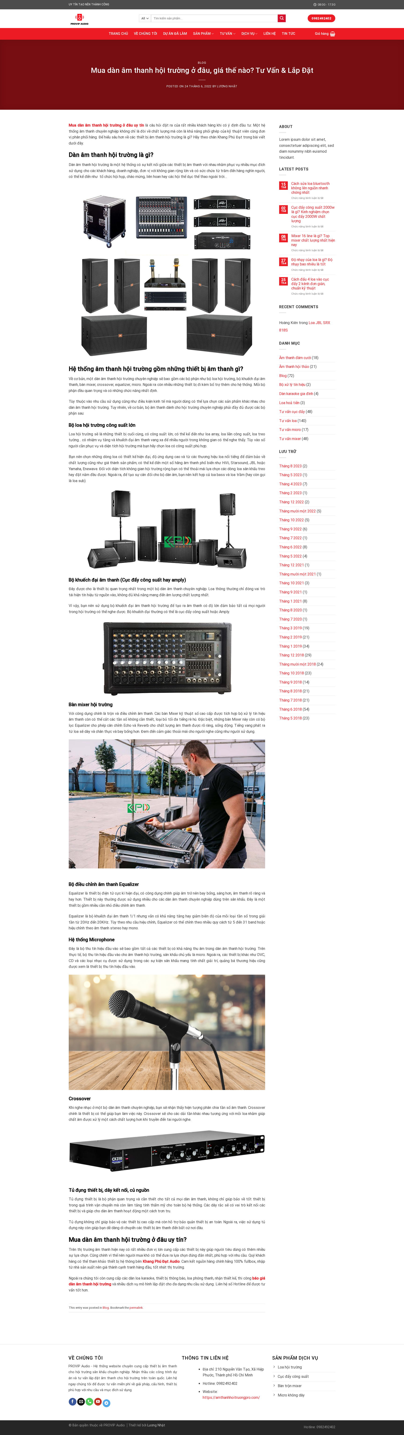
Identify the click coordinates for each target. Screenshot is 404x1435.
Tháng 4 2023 (290, 484)
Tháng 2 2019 (290, 637)
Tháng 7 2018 (290, 700)
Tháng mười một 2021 (297, 574)
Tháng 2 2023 (290, 493)
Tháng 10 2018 (291, 673)
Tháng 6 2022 (290, 547)
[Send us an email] (81, 1402)
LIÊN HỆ (269, 34)
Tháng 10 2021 (291, 583)
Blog (202, 62)
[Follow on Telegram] (106, 1403)
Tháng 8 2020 (290, 610)
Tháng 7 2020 (290, 619)
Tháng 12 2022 (291, 502)
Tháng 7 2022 (290, 538)
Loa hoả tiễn (289, 403)
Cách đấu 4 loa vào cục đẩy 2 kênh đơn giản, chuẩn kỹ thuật (310, 283)
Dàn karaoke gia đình (296, 393)
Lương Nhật (227, 86)
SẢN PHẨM (202, 34)
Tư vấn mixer (290, 439)
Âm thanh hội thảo (294, 366)
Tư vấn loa (288, 421)
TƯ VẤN (226, 34)
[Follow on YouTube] (98, 1402)
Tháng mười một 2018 (297, 664)
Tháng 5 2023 (290, 475)
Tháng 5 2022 (290, 556)
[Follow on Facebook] (72, 1402)
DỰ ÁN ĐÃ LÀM (175, 34)
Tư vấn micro (290, 429)
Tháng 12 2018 (291, 655)
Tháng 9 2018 (290, 682)
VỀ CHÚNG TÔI (145, 34)
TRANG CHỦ (118, 34)
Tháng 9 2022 (290, 529)
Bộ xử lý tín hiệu (292, 384)
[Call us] (89, 1402)
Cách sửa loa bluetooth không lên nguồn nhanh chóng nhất (310, 188)
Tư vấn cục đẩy (292, 411)
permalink (136, 1307)
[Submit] (282, 18)
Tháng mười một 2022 (297, 511)
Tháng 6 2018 (290, 709)
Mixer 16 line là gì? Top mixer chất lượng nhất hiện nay (313, 240)
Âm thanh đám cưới (295, 358)
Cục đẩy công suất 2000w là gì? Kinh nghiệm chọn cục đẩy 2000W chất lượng (313, 214)
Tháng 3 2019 (290, 628)
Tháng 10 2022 (291, 520)
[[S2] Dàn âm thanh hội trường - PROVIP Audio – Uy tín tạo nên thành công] (100, 18)
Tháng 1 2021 (290, 601)
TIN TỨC (288, 34)
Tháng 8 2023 (290, 466)
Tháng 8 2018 (290, 691)
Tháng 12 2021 (291, 565)
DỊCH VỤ (248, 34)
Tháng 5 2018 (290, 718)
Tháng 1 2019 (290, 646)
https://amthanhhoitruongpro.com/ (231, 1397)
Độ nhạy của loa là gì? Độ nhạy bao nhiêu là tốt (311, 261)
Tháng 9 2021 (290, 592)
